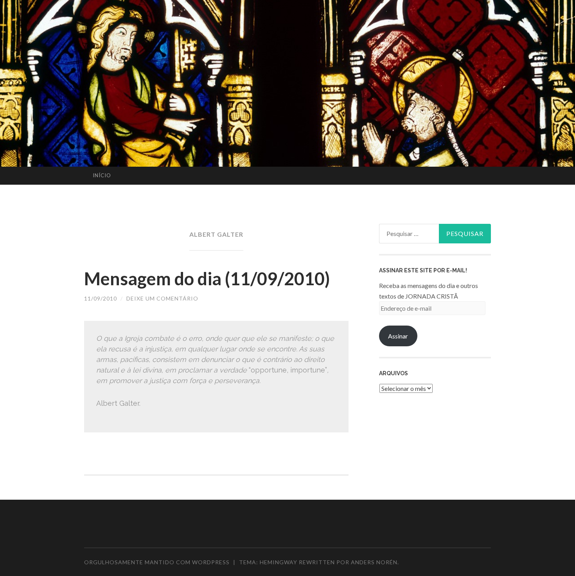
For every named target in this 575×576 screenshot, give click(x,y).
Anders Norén (374, 562)
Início (102, 175)
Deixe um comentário (162, 298)
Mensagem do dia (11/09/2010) (207, 278)
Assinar (398, 336)
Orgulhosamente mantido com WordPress (157, 562)
